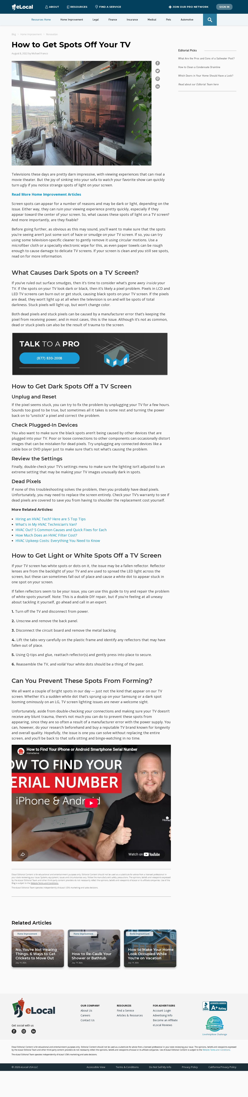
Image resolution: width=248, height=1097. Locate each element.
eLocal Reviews (162, 1025)
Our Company (90, 1005)
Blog (14, 34)
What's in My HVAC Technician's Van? (46, 524)
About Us (86, 1010)
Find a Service (110, 6)
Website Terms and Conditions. (45, 883)
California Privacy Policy (222, 1067)
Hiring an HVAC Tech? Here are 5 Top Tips (51, 519)
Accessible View (96, 1067)
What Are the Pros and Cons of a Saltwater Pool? (206, 58)
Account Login (162, 1010)
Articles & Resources (130, 1015)
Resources (124, 1005)
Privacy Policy (190, 1067)
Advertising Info (162, 1015)
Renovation (52, 34)
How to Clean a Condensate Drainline (199, 67)
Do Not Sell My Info (160, 1067)
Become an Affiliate (165, 1020)
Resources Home (41, 19)
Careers (85, 1015)
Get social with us (23, 1025)
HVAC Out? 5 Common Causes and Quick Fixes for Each (61, 529)
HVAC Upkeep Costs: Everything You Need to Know (58, 540)
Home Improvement (31, 34)
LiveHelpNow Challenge (214, 1034)
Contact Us (88, 1020)
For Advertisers (164, 1005)
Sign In (224, 6)
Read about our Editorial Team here (198, 84)
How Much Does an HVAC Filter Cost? (46, 535)
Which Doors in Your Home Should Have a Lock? (205, 76)
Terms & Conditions (127, 1067)
